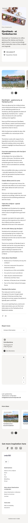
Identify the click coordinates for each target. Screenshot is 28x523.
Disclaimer (7, 507)
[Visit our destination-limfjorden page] (20, 448)
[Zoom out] (23, 382)
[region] (14, 370)
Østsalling (7, 479)
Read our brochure (9, 494)
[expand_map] (23, 357)
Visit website (9, 52)
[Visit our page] (7, 448)
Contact (6, 496)
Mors (5, 477)
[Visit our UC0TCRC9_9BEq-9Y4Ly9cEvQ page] (16, 448)
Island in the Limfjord (10, 470)
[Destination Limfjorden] (7, 455)
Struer (6, 481)
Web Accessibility (9, 505)
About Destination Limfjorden (12, 492)
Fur (5, 474)
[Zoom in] (23, 378)
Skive (5, 472)
